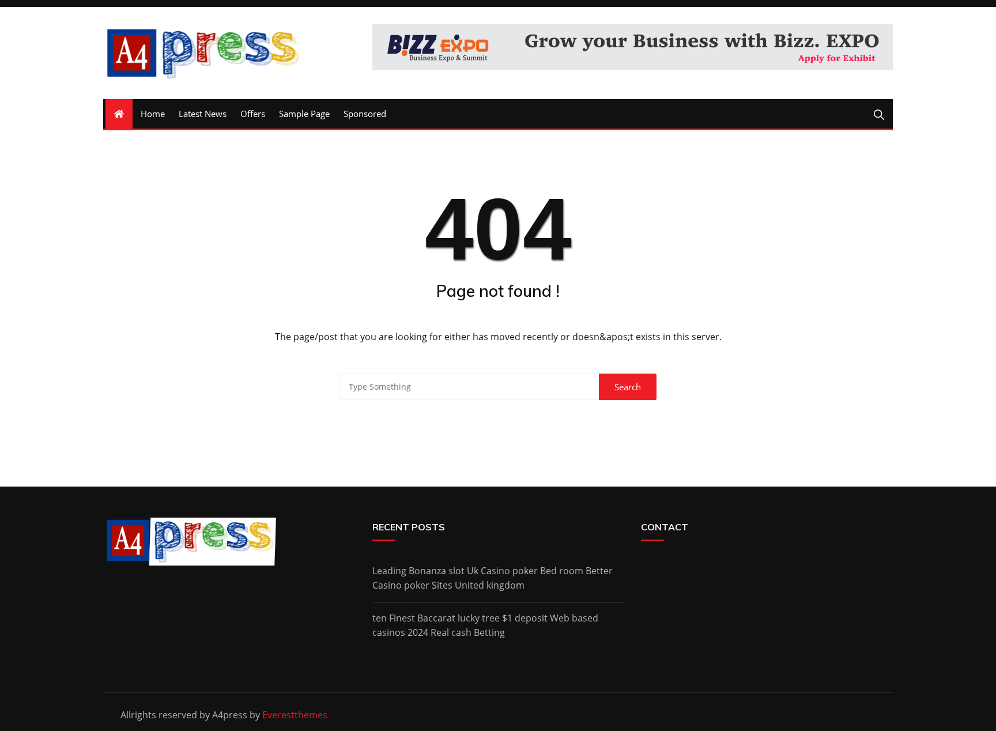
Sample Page (304, 113)
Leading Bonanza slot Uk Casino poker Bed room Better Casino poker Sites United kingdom (492, 578)
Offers (252, 113)
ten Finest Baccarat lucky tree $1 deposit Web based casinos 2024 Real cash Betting (485, 625)
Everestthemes (294, 715)
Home (153, 113)
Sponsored (365, 113)
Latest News (203, 113)
